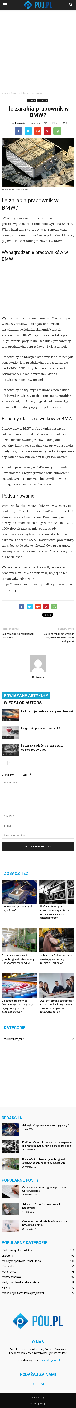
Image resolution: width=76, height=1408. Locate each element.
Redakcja (20, 123)
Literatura (7, 1255)
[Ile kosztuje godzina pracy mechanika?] (10, 715)
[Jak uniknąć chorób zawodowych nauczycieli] (10, 1209)
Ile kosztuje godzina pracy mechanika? (47, 711)
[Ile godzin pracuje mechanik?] (10, 732)
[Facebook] (33, 1384)
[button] (71, 5)
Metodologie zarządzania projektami (23, 1293)
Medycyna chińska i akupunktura (20, 1282)
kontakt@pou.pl (51, 1360)
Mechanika (42, 100)
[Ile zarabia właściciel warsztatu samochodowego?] (10, 750)
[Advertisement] (38, 49)
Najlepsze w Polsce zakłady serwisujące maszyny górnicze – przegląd (55, 959)
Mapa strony (38, 1397)
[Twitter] (42, 1384)
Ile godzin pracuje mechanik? (40, 728)
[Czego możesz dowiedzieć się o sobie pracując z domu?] (10, 1226)
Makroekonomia (11, 1277)
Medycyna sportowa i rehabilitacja (21, 1261)
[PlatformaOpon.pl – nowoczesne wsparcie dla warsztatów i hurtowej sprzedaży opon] (56, 892)
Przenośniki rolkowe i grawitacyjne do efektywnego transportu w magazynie (19, 959)
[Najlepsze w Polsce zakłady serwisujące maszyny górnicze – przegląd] (56, 940)
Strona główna (9, 93)
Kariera (6, 1287)
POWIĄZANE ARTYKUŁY (26, 695)
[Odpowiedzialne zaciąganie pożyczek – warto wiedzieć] (10, 1191)
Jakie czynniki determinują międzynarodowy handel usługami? (59, 637)
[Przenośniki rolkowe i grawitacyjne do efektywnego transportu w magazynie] (19, 940)
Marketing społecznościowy (18, 1250)
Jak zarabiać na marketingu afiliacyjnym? (18, 635)
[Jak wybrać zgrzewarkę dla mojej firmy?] (19, 892)
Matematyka (9, 1271)
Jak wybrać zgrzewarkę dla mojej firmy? (45, 1125)
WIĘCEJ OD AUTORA (23, 702)
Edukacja (31, 100)
